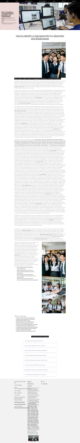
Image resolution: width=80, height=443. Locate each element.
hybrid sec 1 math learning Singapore (44, 142)
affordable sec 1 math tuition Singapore (55, 139)
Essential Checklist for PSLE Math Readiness (25, 321)
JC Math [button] (16, 1)
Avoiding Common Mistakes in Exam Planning (25, 319)
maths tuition (17, 254)
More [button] (54, 1)
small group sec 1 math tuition (47, 143)
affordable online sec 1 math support (25, 145)
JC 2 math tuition (55, 128)
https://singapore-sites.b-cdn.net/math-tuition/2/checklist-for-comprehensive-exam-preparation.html (26, 276)
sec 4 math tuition (26, 185)
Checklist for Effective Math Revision (23, 329)
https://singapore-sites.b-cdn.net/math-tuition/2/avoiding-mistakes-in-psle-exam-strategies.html (25, 271)
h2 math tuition (24, 123)
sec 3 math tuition (38, 203)
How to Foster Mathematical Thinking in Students (26, 328)
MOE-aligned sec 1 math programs (34, 140)
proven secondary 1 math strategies (40, 145)
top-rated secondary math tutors (22, 143)
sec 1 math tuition (52, 150)
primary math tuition (32, 403)
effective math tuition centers (46, 234)
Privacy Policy (31, 383)
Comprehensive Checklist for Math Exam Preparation (27, 327)
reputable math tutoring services (41, 238)
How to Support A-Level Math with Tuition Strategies (27, 324)
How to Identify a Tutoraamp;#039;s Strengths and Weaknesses (40, 37)
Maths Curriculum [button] (28, 1)
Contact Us (74, 1)
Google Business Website (19, 404)
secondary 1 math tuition (19, 86)
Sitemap (29, 381)
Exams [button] (7, 1)
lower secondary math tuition (20, 110)
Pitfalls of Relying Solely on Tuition (23, 320)
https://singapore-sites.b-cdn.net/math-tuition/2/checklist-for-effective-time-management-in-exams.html (27, 280)
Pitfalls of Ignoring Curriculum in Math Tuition (25, 317)
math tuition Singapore (26, 230)
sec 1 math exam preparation (35, 143)
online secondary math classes (20, 140)
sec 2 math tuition (39, 161)
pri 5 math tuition (50, 219)
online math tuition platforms (57, 235)
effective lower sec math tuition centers (50, 140)
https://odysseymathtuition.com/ (21, 407)
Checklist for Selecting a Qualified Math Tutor (25, 325)
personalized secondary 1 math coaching (28, 142)
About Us (63, 1)
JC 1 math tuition (42, 174)
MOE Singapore (39, 97)
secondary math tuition (32, 404)
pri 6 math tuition (48, 193)
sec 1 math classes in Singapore (24, 102)
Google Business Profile (19, 402)
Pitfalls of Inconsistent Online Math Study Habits (26, 330)
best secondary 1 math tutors (40, 139)
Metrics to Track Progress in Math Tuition (24, 323)
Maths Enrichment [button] (42, 1)
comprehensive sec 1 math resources (57, 145)
